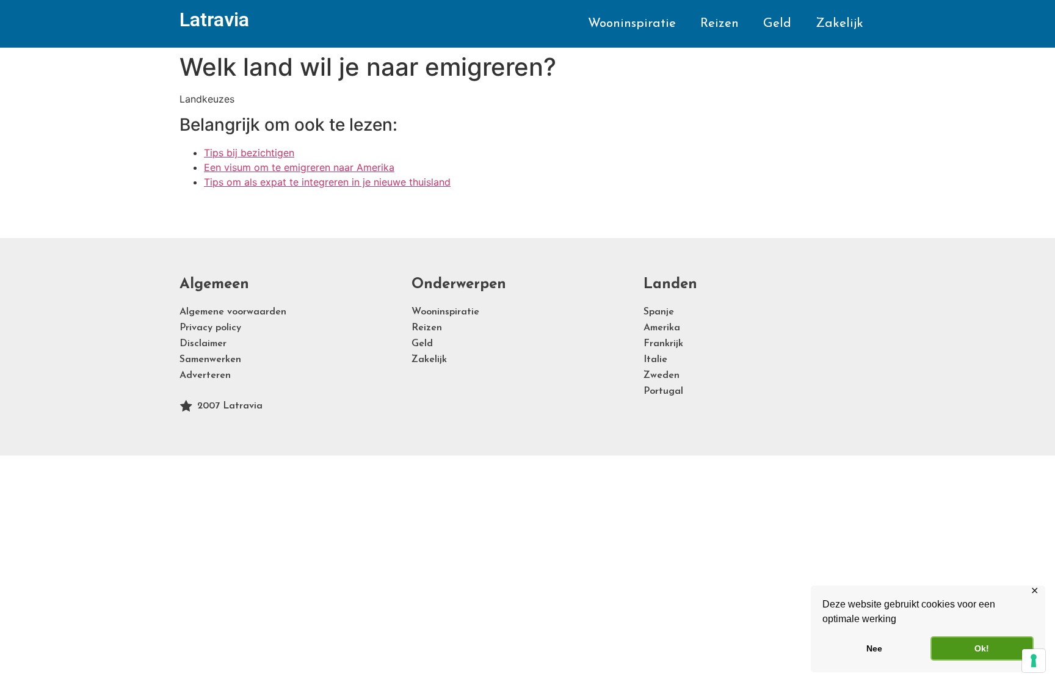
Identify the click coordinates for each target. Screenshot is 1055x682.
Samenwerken (210, 360)
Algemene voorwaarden (232, 312)
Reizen (719, 23)
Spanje (659, 312)
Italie (655, 360)
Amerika (662, 328)
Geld (777, 23)
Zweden (662, 375)
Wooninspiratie (632, 23)
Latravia (214, 19)
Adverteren (205, 375)
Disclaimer (203, 344)
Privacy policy (210, 328)
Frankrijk (663, 344)
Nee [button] (874, 648)
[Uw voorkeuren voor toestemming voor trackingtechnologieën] (1033, 660)
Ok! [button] (981, 648)
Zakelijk (839, 23)
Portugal (663, 391)
